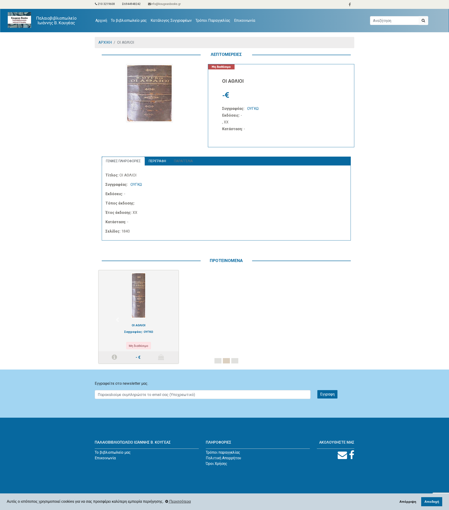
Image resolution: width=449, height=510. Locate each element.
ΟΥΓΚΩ (253, 108)
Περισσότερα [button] (179, 501)
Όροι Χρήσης (216, 463)
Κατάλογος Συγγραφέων (171, 20)
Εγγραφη (327, 394)
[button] (117, 320)
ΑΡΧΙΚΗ (105, 42)
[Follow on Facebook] (351, 455)
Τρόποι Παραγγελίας (213, 20)
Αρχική (102, 20)
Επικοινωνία (244, 20)
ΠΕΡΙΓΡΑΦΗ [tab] (157, 161)
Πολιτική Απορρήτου (223, 458)
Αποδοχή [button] (431, 501)
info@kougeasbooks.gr (166, 4)
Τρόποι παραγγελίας (223, 452)
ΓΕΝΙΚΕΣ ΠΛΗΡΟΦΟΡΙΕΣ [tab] (123, 161)
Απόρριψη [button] (407, 501)
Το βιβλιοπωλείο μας (129, 20)
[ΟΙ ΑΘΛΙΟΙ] (138, 295)
